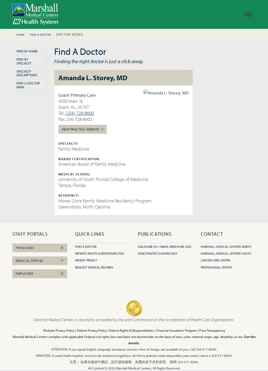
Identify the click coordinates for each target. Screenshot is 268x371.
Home (20, 34)
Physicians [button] (25, 248)
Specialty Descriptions (26, 73)
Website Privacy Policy (59, 330)
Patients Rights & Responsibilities (99, 253)
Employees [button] (25, 273)
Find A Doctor (40, 34)
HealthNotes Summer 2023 (157, 253)
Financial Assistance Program (176, 330)
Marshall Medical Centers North (226, 247)
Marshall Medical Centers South (226, 253)
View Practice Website (81, 129)
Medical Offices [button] (29, 261)
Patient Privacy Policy (92, 330)
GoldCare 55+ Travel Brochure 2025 (164, 247)
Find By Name (26, 51)
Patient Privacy (86, 260)
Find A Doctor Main (28, 85)
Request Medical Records (94, 267)
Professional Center (216, 267)
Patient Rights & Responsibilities (131, 330)
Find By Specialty (23, 61)
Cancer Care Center (215, 260)
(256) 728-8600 (79, 113)
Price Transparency (212, 330)
